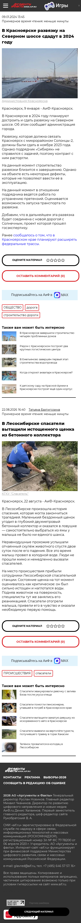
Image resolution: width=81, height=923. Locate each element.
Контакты (12, 777)
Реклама (32, 777)
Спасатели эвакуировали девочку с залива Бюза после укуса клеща (48, 693)
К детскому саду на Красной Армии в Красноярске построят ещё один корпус (46, 387)
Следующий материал (38, 911)
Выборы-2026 (54, 777)
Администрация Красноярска (25, 101)
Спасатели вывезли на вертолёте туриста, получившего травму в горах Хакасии (47, 732)
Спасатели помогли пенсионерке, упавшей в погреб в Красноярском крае (46, 706)
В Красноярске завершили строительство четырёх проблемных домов (47, 334)
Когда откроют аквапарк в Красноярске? (46, 372)
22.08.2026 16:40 (13, 410)
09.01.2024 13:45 (13, 17)
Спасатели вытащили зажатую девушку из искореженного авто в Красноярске (47, 719)
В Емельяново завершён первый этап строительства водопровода (44, 361)
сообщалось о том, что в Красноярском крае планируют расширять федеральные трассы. (39, 239)
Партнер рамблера (39, 903)
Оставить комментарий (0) (40, 276)
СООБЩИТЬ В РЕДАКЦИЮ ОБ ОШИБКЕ (34, 783)
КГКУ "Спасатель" (15, 494)
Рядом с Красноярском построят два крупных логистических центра (44, 348)
